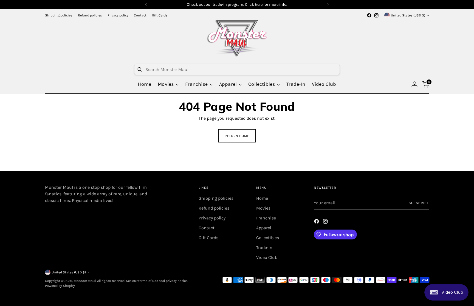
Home (262, 198)
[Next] (328, 4)
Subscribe (419, 203)
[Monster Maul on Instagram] (376, 15)
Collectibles (267, 237)
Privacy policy (212, 218)
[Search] (139, 69)
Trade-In (264, 247)
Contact (207, 227)
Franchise (266, 218)
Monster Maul (85, 281)
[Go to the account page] (414, 84)
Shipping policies (216, 198)
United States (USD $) (408, 15)
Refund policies (214, 208)
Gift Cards (208, 237)
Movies (263, 208)
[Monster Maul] (237, 38)
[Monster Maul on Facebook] (369, 15)
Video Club (266, 257)
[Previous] (146, 4)
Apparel (263, 227)
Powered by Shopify (60, 286)
